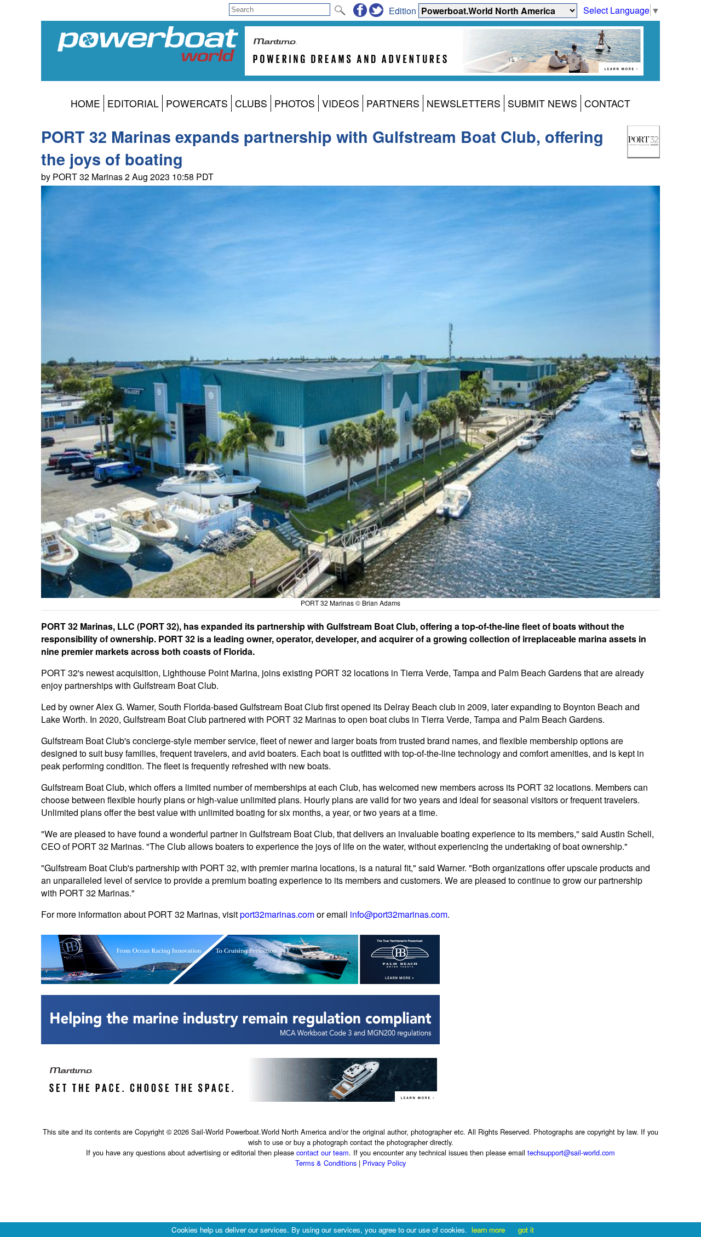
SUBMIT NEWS (542, 103)
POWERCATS (197, 103)
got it (526, 1229)
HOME (85, 103)
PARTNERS (393, 103)
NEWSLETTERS (464, 103)
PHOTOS (294, 103)
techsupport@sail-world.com (571, 1152)
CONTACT (607, 103)
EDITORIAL (133, 103)
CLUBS (251, 103)
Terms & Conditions (326, 1163)
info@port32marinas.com (398, 914)
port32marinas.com (277, 914)
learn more (488, 1229)
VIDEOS (340, 103)
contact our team (322, 1152)
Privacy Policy (384, 1163)
